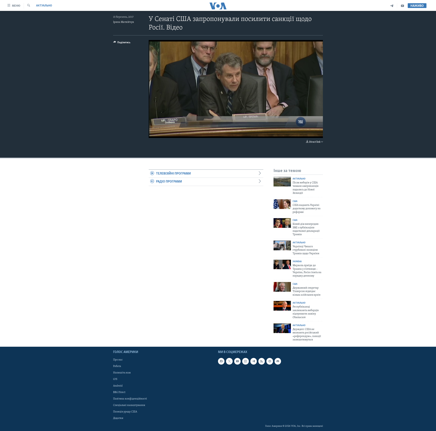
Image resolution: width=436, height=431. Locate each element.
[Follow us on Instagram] (245, 361)
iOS (115, 379)
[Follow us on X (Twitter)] (229, 361)
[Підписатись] (278, 361)
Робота (117, 366)
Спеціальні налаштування (129, 405)
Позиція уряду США (125, 411)
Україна (297, 261)
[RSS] (261, 361)
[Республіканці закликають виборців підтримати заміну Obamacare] (282, 306)
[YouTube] (402, 6)
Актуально (44, 5)
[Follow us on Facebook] (221, 361)
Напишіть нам (122, 372)
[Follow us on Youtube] (237, 361)
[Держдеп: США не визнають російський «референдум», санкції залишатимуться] (282, 328)
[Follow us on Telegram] (253, 361)
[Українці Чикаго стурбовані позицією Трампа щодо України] (282, 245)
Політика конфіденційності (130, 398)
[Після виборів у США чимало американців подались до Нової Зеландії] (282, 181)
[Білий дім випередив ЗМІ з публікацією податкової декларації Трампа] (282, 223)
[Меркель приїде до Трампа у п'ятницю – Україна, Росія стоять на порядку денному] (282, 264)
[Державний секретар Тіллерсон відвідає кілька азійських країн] (282, 287)
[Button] (121, 43)
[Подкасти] (269, 361)
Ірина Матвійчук (123, 22)
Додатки (118, 418)
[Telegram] (391, 6)
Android (118, 385)
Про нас (118, 359)
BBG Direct (119, 392)
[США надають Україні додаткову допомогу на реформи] (282, 204)
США (295, 201)
